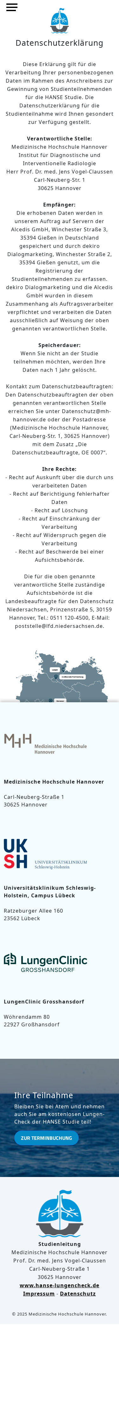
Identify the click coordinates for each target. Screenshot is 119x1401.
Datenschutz (78, 1293)
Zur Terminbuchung (46, 1138)
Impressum (39, 1293)
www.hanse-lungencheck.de (59, 1285)
